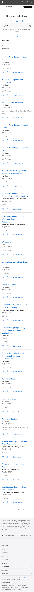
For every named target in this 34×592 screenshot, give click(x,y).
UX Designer (7, 242)
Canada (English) (6, 582)
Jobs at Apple (7, 7)
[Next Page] (23, 509)
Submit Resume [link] (18, 73)
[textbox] (17, 25)
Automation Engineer (10, 379)
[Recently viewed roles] (23, 21)
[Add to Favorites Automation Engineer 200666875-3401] (3, 433)
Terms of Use (23, 587)
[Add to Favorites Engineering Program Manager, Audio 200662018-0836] (3, 479)
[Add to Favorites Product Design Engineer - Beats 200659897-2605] (3, 72)
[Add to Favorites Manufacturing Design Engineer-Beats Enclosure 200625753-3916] (3, 456)
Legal (14, 589)
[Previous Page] (10, 509)
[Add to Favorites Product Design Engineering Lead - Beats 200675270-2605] (3, 163)
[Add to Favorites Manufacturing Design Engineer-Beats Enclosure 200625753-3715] (3, 502)
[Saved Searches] (11, 21)
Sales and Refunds (6, 589)
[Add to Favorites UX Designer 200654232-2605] (3, 254)
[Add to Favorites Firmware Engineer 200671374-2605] (3, 297)
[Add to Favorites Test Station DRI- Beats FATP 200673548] (3, 117)
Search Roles (27, 6)
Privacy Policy (5, 587)
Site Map (19, 589)
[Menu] (31, 2)
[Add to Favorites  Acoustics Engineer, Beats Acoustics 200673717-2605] (3, 95)
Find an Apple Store (17, 578)
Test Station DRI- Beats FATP (13, 102)
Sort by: (4, 46)
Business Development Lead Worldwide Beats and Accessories (13, 219)
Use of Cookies (14, 587)
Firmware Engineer (9, 285)
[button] (22, 2)
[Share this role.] (7, 72)
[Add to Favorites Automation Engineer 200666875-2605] (3, 391)
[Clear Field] (30, 26)
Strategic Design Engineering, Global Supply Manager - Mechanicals (13, 330)
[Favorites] (17, 21)
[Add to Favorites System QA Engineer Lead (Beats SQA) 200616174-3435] (3, 277)
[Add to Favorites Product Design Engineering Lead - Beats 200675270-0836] (3, 140)
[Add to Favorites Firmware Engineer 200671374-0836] (3, 411)
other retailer (27, 578)
